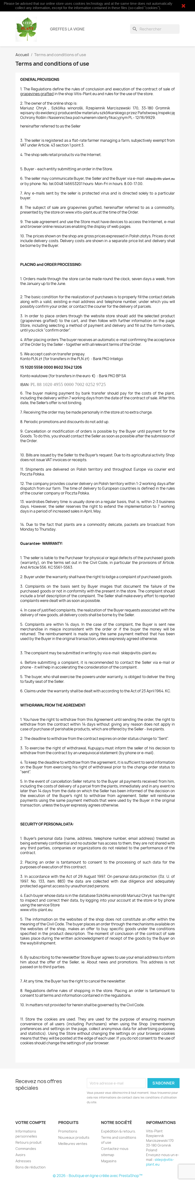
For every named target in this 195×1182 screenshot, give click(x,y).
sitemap (107, 1155)
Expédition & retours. (118, 1131)
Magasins (109, 1161)
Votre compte (30, 1122)
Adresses (23, 1161)
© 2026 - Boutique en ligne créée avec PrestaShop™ (97, 1175)
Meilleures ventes (72, 1143)
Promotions (67, 1131)
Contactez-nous (114, 1148)
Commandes (25, 1148)
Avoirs (20, 1155)
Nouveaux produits (73, 1137)
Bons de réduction (30, 1167)
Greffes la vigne (67, 29)
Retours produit (28, 1142)
